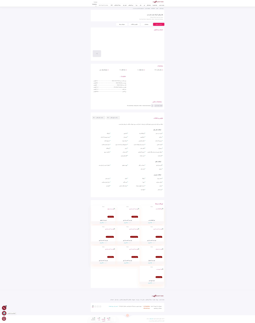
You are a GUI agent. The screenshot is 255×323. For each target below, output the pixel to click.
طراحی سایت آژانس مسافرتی (159, 320)
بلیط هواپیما (155, 5)
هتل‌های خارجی (147, 8)
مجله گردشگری (117, 5)
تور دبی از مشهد (103, 220)
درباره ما (137, 299)
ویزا (136, 5)
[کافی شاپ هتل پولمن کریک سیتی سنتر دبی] (97, 45)
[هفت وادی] (158, 2)
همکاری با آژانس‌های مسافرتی (125, 299)
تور (144, 5)
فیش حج (125, 5)
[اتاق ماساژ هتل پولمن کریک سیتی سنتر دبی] (116, 45)
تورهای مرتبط (122, 24)
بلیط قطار (149, 5)
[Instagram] (98, 306)
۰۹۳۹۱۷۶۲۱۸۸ (146, 308)
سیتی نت (150, 320)
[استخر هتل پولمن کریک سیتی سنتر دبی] (107, 45)
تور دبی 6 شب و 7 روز (127, 260)
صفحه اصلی (161, 8)
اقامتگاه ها (153, 8)
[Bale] (93, 306)
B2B (111, 5)
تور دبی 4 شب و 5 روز (151, 240)
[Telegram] (100, 306)
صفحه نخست (161, 5)
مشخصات (146, 24)
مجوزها (133, 299)
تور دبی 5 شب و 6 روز (103, 240)
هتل (140, 5)
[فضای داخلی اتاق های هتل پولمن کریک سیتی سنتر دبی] (107, 52)
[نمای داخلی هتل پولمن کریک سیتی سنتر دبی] (116, 52)
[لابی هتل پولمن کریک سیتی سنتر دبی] (116, 37)
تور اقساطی (130, 5)
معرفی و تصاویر (159, 24)
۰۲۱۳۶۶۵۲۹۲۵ (146, 306)
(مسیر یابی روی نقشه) (113, 306)
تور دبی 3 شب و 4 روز (127, 220)
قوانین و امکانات (134, 24)
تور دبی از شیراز (151, 260)
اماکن (157, 8)
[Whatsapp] (95, 306)
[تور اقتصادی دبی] (151, 213)
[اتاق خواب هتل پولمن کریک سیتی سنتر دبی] (107, 37)
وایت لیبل (116, 299)
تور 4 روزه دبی (152, 280)
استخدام (112, 299)
